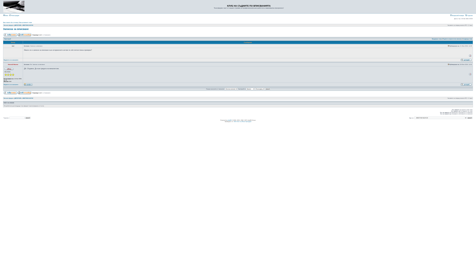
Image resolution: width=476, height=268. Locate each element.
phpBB (230, 120)
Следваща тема (467, 39)
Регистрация (15, 15)
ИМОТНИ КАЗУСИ (28, 25)
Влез (6, 15)
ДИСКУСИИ (17, 25)
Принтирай (7, 39)
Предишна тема (437, 39)
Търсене (470, 15)
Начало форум (8, 25)
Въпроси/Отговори (458, 15)
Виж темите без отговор (10, 22)
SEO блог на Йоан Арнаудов (242, 121)
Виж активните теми (25, 22)
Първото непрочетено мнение (452, 39)
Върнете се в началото (11, 60)
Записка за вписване (16, 29)
